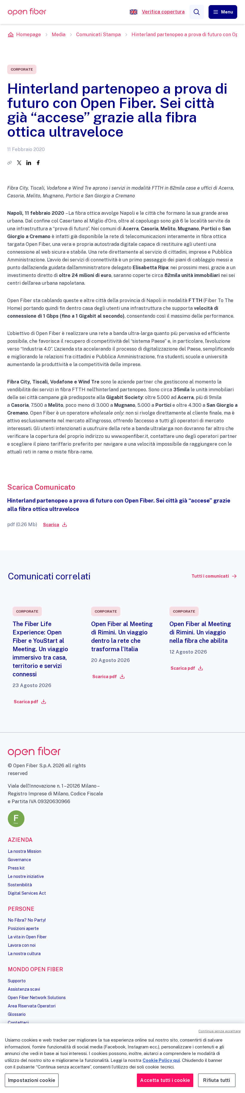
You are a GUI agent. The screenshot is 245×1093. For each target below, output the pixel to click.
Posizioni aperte (23, 928)
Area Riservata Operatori (32, 1006)
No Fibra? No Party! (27, 920)
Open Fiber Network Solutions (37, 997)
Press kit (16, 868)
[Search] (196, 12)
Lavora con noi (22, 945)
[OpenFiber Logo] (27, 12)
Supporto (17, 980)
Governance (19, 859)
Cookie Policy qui (161, 1060)
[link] (55, 524)
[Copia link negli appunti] (9, 162)
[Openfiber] (133, 12)
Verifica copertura (163, 12)
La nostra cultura (24, 953)
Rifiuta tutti (216, 1080)
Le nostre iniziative (26, 876)
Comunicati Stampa (98, 34)
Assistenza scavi (24, 989)
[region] (122, 1058)
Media (58, 34)
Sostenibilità (20, 884)
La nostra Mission (24, 851)
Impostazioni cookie (31, 1080)
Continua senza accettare (219, 1031)
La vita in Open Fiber (27, 936)
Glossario (17, 1014)
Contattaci (18, 1022)
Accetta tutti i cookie (165, 1080)
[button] (223, 12)
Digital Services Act (27, 893)
